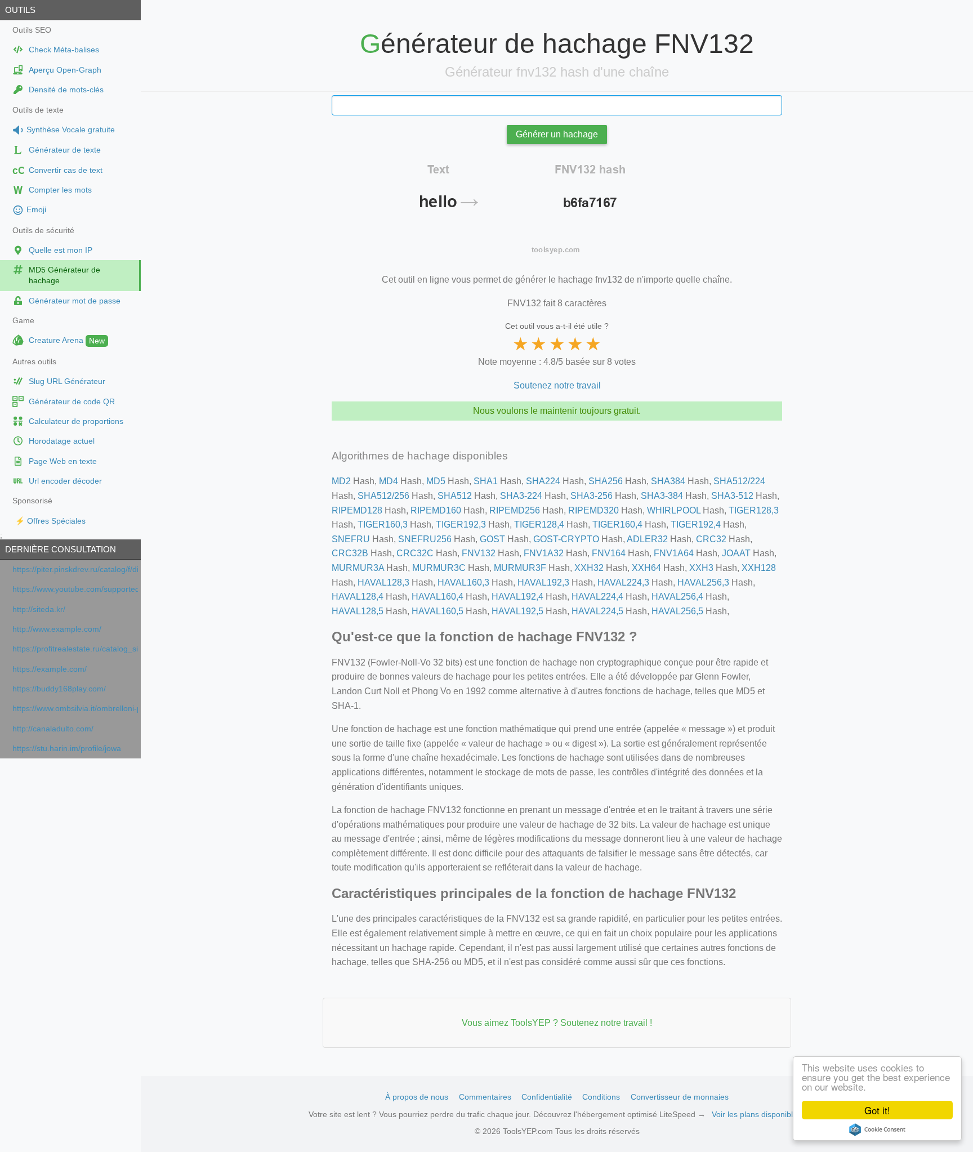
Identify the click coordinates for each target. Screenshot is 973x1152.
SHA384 (668, 481)
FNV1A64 (674, 553)
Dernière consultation (60, 549)
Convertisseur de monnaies (680, 1096)
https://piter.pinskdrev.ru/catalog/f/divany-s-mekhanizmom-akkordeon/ (75, 569)
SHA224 (543, 481)
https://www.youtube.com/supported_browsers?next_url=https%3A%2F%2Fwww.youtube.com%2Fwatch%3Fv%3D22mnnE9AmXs (75, 589)
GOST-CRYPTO (566, 539)
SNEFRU (351, 539)
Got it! (877, 1110)
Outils (20, 10)
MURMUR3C (439, 568)
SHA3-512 (732, 496)
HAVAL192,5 (517, 611)
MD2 (341, 481)
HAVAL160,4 (437, 596)
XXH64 (646, 568)
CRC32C (415, 553)
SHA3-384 (662, 496)
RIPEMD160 (435, 510)
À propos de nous (416, 1096)
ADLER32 (647, 539)
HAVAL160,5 (437, 611)
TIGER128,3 (754, 510)
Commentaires (485, 1096)
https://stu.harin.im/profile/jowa (66, 748)
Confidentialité (546, 1096)
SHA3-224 (521, 496)
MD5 (435, 481)
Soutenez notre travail (557, 385)
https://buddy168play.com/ (59, 689)
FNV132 (479, 553)
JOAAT (736, 553)
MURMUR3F (520, 568)
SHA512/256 (383, 496)
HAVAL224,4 (597, 596)
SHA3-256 (591, 496)
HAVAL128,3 (383, 582)
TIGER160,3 (383, 524)
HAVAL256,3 (703, 582)
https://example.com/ (49, 669)
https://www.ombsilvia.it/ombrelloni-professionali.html (75, 708)
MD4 (388, 481)
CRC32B (350, 553)
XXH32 (589, 568)
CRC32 (711, 539)
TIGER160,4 (617, 524)
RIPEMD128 (357, 510)
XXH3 (701, 568)
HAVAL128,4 (357, 596)
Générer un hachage (557, 134)
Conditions (601, 1096)
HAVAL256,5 (677, 611)
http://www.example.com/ (56, 629)
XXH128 (759, 568)
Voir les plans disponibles (756, 1114)
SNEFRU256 (425, 539)
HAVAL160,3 (463, 582)
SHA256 (605, 481)
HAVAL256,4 (677, 596)
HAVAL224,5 (597, 611)
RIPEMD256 (514, 510)
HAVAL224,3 (623, 582)
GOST (492, 539)
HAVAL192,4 (517, 596)
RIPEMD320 (593, 510)
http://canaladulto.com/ (52, 729)
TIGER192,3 (461, 524)
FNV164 (609, 553)
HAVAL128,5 (357, 611)
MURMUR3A (358, 568)
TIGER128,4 (539, 524)
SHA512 (455, 496)
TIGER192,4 (696, 524)
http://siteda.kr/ (38, 609)
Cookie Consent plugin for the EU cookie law (877, 1129)
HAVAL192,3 (543, 582)
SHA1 (486, 481)
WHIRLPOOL (673, 510)
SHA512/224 (739, 481)
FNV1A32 (544, 553)
